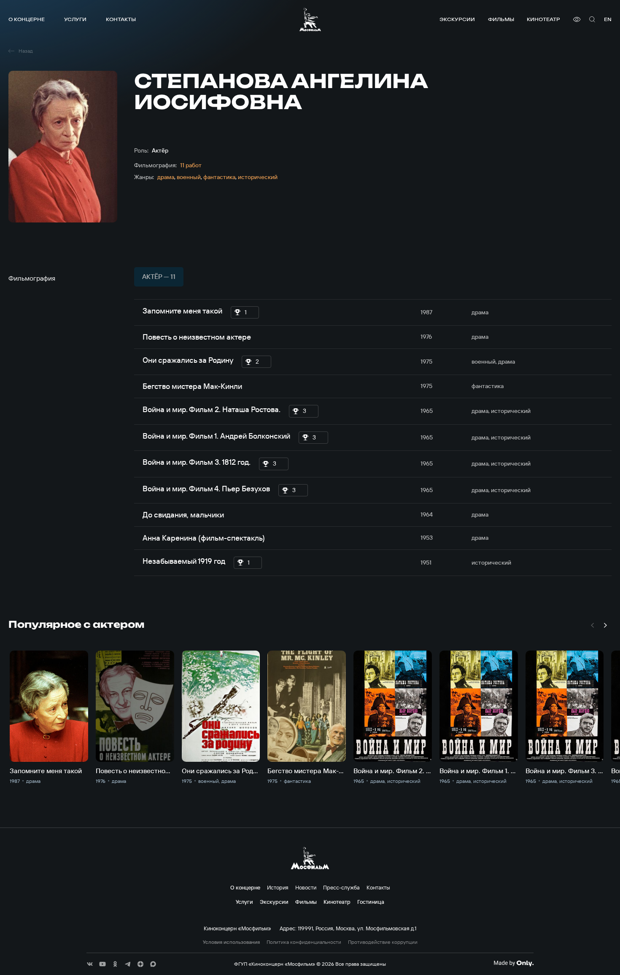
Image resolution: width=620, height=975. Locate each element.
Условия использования (231, 942)
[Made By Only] (513, 963)
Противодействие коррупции (383, 942)
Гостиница (370, 901)
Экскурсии (457, 19)
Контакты (121, 19)
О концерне (26, 19)
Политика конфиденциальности (304, 942)
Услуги (75, 19)
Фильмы (501, 19)
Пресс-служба (341, 887)
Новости (305, 887)
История (277, 887)
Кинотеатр (543, 19)
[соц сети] (89, 964)
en (608, 19)
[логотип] (310, 19)
